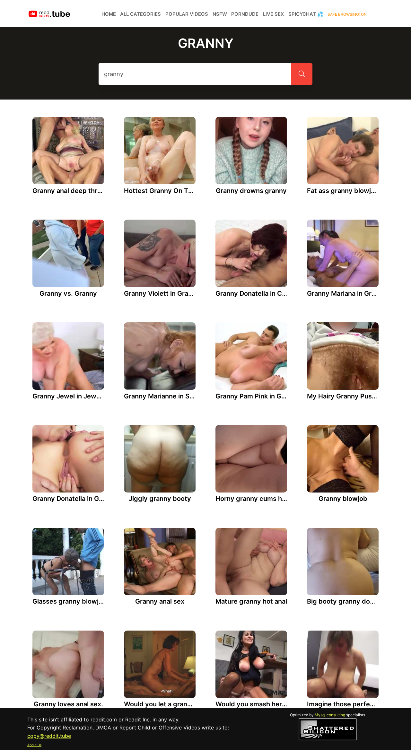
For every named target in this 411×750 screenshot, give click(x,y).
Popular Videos (186, 14)
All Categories (140, 14)
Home (108, 14)
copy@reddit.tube (49, 736)
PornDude (244, 14)
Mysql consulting (330, 714)
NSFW (220, 14)
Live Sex (273, 14)
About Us (34, 745)
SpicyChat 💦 (305, 14)
